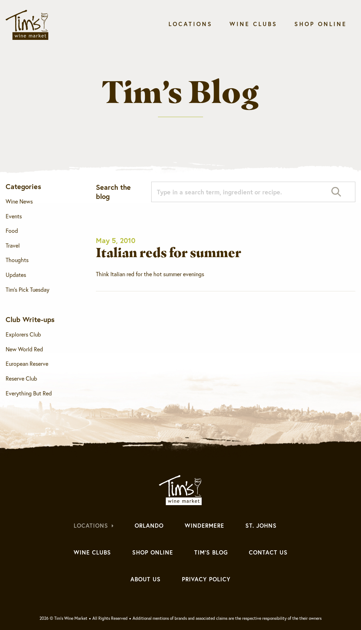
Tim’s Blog (211, 552)
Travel (13, 245)
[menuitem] (191, 25)
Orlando (149, 525)
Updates (16, 274)
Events (14, 216)
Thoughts (17, 259)
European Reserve (27, 363)
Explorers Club (23, 334)
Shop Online (320, 24)
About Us (145, 579)
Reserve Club (21, 378)
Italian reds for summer (168, 252)
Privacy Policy (206, 579)
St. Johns (261, 525)
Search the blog (113, 192)
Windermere (204, 525)
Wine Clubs (253, 24)
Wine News (19, 201)
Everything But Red (29, 393)
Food (12, 230)
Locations (191, 24)
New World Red (24, 349)
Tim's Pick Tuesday (27, 289)
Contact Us (268, 552)
